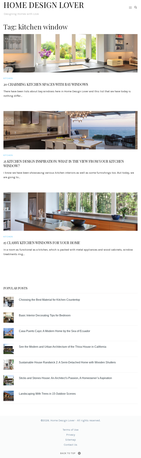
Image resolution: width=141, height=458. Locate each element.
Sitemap (70, 439)
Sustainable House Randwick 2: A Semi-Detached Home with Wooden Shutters (67, 362)
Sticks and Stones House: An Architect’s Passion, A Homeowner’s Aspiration (65, 378)
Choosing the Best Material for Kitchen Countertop (49, 299)
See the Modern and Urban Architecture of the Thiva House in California (62, 346)
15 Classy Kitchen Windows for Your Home (41, 242)
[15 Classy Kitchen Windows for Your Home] (70, 211)
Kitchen (8, 78)
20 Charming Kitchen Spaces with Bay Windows (45, 84)
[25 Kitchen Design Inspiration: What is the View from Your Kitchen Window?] (70, 130)
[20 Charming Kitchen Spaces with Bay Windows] (70, 53)
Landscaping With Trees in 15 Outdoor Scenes (47, 393)
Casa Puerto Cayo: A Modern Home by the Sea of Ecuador (54, 331)
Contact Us (70, 444)
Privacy (70, 434)
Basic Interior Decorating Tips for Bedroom (44, 315)
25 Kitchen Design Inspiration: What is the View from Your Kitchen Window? (63, 163)
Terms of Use (70, 429)
